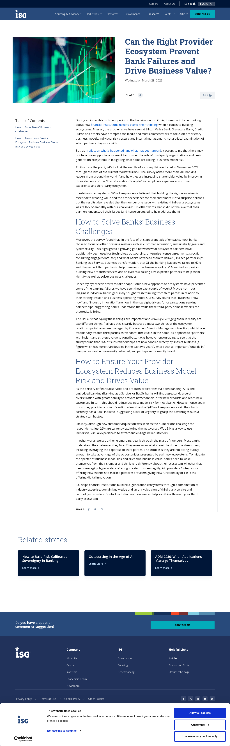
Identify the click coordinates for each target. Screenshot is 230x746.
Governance (125, 658)
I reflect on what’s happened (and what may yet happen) (123, 151)
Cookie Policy (72, 698)
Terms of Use (48, 698)
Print (206, 95)
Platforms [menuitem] (112, 14)
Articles (173, 658)
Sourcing (123, 665)
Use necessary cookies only (200, 736)
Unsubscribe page (179, 672)
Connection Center (180, 665)
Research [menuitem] (153, 14)
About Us (169, 3)
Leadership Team (76, 679)
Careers (153, 3)
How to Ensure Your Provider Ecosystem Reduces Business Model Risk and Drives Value (36, 142)
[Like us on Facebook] (183, 698)
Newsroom (73, 686)
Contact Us (202, 13)
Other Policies (96, 698)
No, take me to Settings (62, 730)
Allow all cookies (200, 712)
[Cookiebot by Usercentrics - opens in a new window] (23, 739)
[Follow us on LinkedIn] (197, 698)
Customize (198, 724)
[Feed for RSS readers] (212, 698)
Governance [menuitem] (133, 14)
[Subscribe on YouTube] (205, 698)
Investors (71, 672)
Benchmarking (126, 672)
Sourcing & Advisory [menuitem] (67, 14)
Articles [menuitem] (184, 14)
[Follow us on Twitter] (190, 698)
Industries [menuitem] (93, 14)
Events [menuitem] (167, 14)
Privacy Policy (24, 698)
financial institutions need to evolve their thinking (124, 125)
